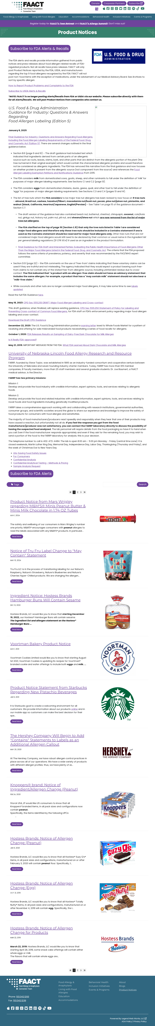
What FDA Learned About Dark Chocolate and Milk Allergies (94, 345)
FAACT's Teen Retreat (62, 23)
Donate (95, 3)
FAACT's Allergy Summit (94, 23)
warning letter (88, 325)
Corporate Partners (114, 3)
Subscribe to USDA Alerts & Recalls (27, 91)
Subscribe (134, 3)
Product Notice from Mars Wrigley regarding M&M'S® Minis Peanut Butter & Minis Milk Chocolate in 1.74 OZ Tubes (48, 506)
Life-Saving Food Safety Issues (29, 453)
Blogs (122, 986)
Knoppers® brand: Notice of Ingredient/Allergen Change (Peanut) (44, 787)
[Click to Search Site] (96, 9)
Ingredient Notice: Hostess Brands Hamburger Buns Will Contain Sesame (45, 597)
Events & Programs (143, 16)
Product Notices (128, 989)
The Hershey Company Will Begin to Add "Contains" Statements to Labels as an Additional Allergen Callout (47, 740)
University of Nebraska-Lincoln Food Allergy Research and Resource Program (70, 355)
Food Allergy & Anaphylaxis (16, 16)
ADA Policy (127, 1021)
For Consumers (21, 456)
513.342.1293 (22, 996)
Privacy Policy (140, 1021)
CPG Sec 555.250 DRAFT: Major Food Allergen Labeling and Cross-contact (63, 302)
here (40, 294)
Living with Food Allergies (43, 16)
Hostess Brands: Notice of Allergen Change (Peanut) (41, 840)
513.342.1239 (19, 1000)
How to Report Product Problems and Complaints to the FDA (41, 85)
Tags (16, 484)
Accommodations (80, 16)
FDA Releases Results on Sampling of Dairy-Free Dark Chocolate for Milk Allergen (70, 334)
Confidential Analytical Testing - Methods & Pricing (40, 462)
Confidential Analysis (24, 459)
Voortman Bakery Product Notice (40, 644)
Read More (16, 536)
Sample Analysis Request (26, 466)
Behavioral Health (101, 16)
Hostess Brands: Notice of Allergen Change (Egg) (41, 885)
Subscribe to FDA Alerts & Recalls (39, 48)
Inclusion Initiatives (121, 16)
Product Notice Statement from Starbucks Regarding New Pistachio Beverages (48, 689)
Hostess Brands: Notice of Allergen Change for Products (41, 930)
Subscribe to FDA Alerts (31, 473)
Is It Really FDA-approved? (22, 339)
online (74, 709)
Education (63, 16)
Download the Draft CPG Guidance (27, 320)
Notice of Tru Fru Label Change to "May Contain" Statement (45, 553)
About (122, 982)
